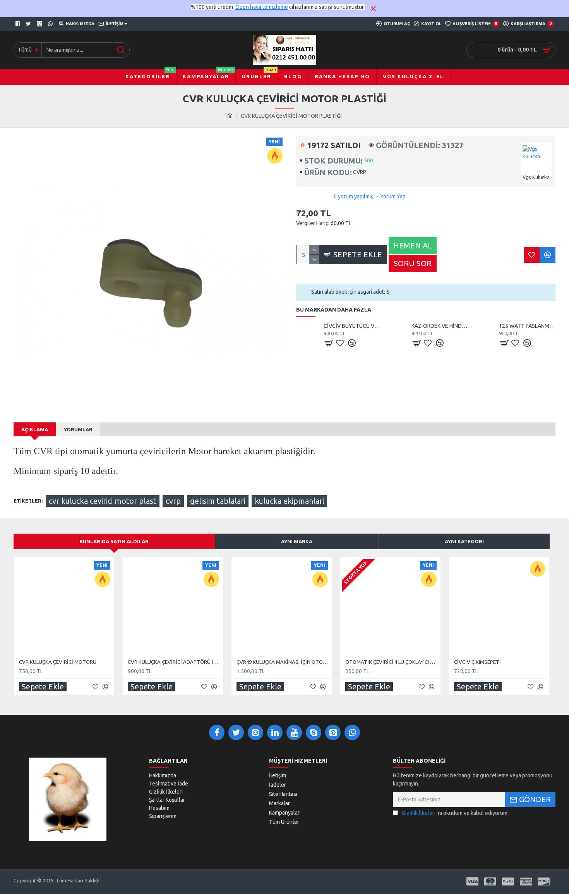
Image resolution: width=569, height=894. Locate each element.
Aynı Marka (296, 541)
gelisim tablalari (217, 500)
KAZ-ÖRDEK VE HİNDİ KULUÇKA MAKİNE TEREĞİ (439, 326)
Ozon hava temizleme (261, 7)
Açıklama (34, 429)
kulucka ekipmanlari (289, 500)
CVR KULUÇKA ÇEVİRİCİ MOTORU (57, 662)
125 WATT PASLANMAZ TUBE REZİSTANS (527, 326)
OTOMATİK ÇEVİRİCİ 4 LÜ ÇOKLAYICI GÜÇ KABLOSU (392, 662)
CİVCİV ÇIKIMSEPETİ (477, 662)
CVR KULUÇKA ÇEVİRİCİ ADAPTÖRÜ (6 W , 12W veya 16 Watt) (174, 662)
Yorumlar (78, 429)
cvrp (173, 500)
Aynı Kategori (464, 541)
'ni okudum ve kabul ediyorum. (455, 813)
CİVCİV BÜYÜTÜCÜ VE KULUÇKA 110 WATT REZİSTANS (352, 326)
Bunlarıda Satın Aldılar (114, 541)
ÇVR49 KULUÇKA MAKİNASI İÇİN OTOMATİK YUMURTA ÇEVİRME (283, 662)
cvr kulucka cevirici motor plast (102, 500)
